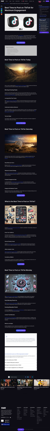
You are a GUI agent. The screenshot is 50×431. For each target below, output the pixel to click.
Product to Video (19, 417)
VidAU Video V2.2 (39, 420)
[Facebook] (4, 417)
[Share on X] (1, 7)
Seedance (38, 410)
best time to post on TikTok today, (21, 85)
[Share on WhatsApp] (1, 10)
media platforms (20, 35)
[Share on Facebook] (1, 9)
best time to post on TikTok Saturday (16, 165)
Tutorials (7, 3)
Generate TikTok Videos (21, 123)
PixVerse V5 (38, 417)
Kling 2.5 (38, 416)
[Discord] (10, 417)
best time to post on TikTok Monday (11, 296)
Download (30, 1)
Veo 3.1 (38, 423)
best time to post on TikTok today (11, 100)
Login (44, 1)
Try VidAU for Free (44, 32)
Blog (33, 1)
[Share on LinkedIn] (1, 12)
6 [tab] (26, 393)
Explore (7, 1)
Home (2, 3)
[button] (21, 429)
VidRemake (18, 413)
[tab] (21, 356)
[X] (7, 417)
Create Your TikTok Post (21, 330)
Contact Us (45, 414)
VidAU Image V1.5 (39, 419)
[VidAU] (2, 1)
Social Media (25, 410)
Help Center (32, 410)
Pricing (39, 1)
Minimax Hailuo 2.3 (39, 413)
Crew (22, 1)
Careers (44, 410)
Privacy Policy (32, 414)
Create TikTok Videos (21, 42)
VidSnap (18, 414)
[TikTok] (8, 417)
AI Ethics (31, 413)
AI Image (18, 410)
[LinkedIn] (1, 417)
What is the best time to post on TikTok (14, 227)
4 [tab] (25, 393)
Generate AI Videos (20, 195)
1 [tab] (23, 393)
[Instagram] (5, 417)
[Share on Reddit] (1, 14)
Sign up (47, 1)
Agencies (25, 413)
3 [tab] (24, 393)
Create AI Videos (21, 264)
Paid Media (26, 1)
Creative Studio (17, 1)
